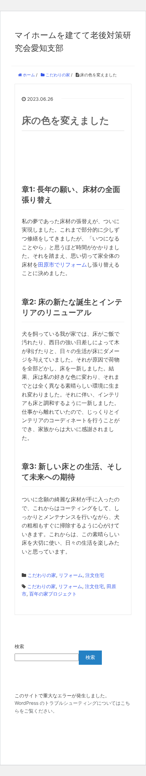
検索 (19, 646)
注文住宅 (94, 575)
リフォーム (71, 575)
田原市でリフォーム (62, 264)
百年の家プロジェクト (53, 594)
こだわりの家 (42, 575)
